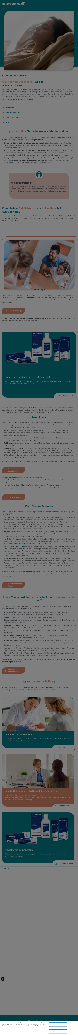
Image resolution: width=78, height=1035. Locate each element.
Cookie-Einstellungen (58, 1024)
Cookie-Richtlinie (37, 1025)
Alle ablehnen (58, 1028)
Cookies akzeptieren (58, 1031)
